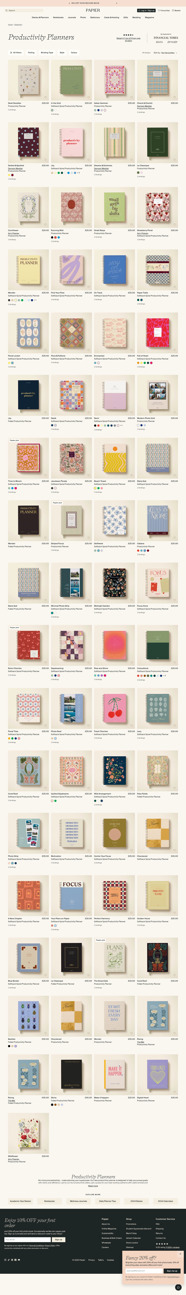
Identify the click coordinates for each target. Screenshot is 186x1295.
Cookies (110, 1260)
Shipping (160, 1229)
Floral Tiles (13, 731)
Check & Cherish (145, 103)
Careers (105, 1247)
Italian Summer (101, 103)
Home (10, 24)
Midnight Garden (102, 606)
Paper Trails (142, 292)
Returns (159, 1233)
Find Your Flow (57, 292)
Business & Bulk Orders (112, 1238)
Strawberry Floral (145, 230)
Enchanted (99, 356)
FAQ (157, 1224)
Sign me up (172, 1271)
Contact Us (161, 1238)
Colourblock (142, 668)
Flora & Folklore (58, 356)
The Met (140, 1042)
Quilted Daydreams (60, 793)
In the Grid (56, 103)
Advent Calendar (133, 1238)
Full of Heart (142, 356)
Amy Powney (13, 233)
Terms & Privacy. (173, 1277)
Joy (52, 165)
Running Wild (57, 230)
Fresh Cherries (101, 731)
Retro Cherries (15, 668)
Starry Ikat (141, 481)
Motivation (56, 856)
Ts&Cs (101, 1260)
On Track (98, 292)
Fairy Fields (142, 793)
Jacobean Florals (59, 481)
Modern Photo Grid (146, 418)
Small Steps (99, 230)
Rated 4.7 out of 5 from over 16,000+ (129, 39)
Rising (140, 1039)
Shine (54, 1097)
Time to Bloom (15, 481)
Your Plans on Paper (60, 918)
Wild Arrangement (102, 793)
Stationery (18, 24)
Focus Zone (142, 606)
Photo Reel (56, 731)
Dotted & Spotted (16, 165)
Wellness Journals (78, 1201)
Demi (96, 418)
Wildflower (13, 1156)
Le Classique (143, 165)
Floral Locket (14, 356)
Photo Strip (13, 856)
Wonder (11, 292)
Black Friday (131, 1233)
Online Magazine (109, 1229)
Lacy (139, 731)
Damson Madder (144, 106)
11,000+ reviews (172, 1247)
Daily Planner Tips (107, 1201)
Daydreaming (57, 668)
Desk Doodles (14, 103)
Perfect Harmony (102, 918)
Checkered (142, 856)
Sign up (58, 1239)
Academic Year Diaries (20, 1201)
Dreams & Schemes (103, 165)
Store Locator (132, 1243)
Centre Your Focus (102, 856)
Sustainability (107, 1233)
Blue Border (13, 981)
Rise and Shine (101, 668)
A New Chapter (15, 918)
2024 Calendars (165, 1201)
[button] (180, 1254)
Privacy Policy (50, 1245)
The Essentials (101, 981)
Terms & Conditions (36, 1245)
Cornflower (13, 230)
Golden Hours (143, 918)
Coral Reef (13, 793)
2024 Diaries (137, 1201)
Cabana (140, 543)
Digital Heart (143, 1097)
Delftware (98, 543)
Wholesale (106, 1243)
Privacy (91, 1260)
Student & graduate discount (138, 1229)
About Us (106, 1224)
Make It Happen (101, 1097)
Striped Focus (57, 543)
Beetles (11, 1039)
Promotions (131, 1224)
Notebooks (49, 1201)
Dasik (53, 418)
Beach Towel (100, 481)
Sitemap (130, 1247)
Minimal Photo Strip (60, 606)
